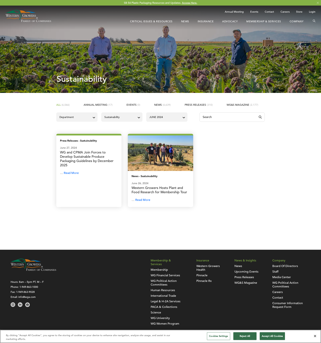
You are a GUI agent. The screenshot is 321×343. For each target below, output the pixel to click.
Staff (275, 272)
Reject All (245, 336)
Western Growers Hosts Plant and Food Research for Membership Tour (159, 190)
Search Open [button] (314, 21)
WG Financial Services (165, 275)
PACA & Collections (164, 307)
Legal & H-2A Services (165, 301)
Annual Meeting (234, 11)
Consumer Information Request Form (287, 305)
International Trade (163, 296)
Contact (269, 11)
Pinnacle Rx (204, 281)
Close (318, 3)
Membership (159, 270)
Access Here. (189, 2)
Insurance (206, 21)
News (185, 21)
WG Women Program (165, 324)
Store (299, 11)
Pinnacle (201, 275)
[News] (160, 153)
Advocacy (230, 21)
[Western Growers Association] (28, 21)
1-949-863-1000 (29, 287)
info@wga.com (27, 297)
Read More (71, 173)
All (63, 104)
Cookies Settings (218, 336)
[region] (160, 336)
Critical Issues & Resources (151, 21)
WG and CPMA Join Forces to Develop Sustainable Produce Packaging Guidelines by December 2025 (87, 158)
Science (156, 312)
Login (312, 11)
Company (297, 21)
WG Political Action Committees (164, 283)
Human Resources (163, 290)
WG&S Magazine (242, 104)
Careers (285, 11)
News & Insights (245, 260)
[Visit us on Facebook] (27, 306)
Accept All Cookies (272, 336)
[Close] (315, 336)
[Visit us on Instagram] (13, 306)
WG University (160, 318)
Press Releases (199, 104)
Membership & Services (263, 21)
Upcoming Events (246, 272)
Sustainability (88, 141)
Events (254, 11)
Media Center (281, 277)
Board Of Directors (285, 266)
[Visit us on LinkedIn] (20, 306)
